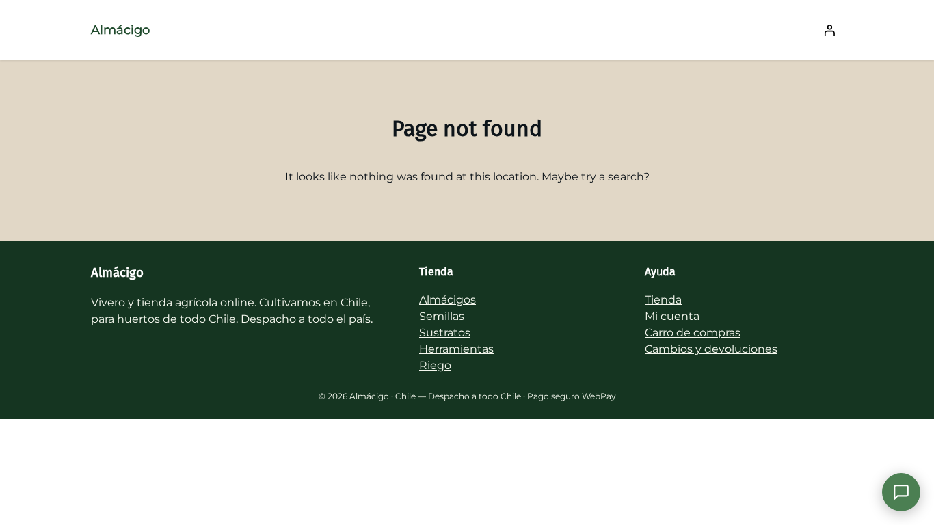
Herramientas (456, 348)
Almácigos (447, 299)
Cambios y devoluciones (711, 348)
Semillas (441, 316)
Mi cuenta (672, 316)
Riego (435, 365)
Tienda (663, 299)
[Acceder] (829, 30)
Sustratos (444, 332)
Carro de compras (692, 332)
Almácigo (120, 30)
